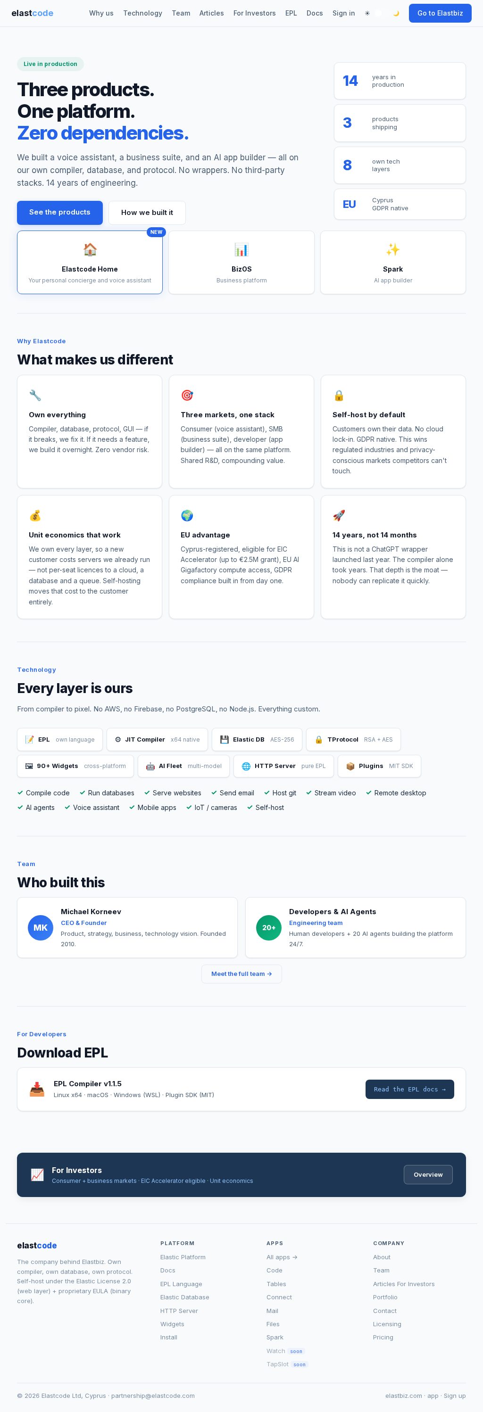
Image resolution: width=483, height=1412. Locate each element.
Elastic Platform (183, 1257)
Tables (276, 1284)
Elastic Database (184, 1297)
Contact (385, 1310)
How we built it (147, 212)
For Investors (254, 13)
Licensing (387, 1324)
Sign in (344, 13)
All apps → (282, 1257)
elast (32, 13)
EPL (291, 13)
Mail (272, 1310)
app (433, 1395)
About (382, 1257)
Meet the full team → (241, 973)
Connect (279, 1297)
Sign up (455, 1395)
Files (273, 1324)
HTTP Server (179, 1310)
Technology (142, 13)
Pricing (383, 1337)
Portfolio (385, 1297)
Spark (274, 1337)
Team (181, 13)
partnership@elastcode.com (153, 1395)
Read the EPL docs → (410, 1089)
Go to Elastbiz (440, 13)
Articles (212, 13)
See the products (60, 211)
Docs (315, 13)
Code (274, 1270)
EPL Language (181, 1284)
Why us (101, 13)
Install (168, 1337)
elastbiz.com (403, 1395)
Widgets (172, 1324)
